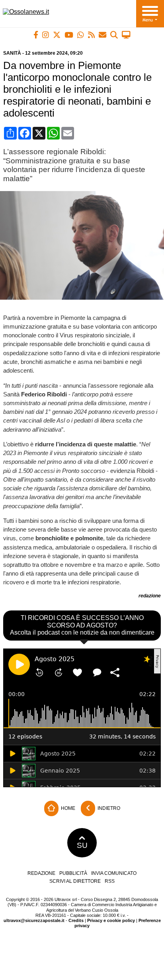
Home (67, 808)
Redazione (41, 873)
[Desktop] (126, 34)
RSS (110, 881)
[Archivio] (114, 34)
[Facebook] (35, 34)
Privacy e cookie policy (111, 920)
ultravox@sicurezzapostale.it (34, 920)
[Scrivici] (102, 34)
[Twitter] (57, 34)
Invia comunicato (114, 873)
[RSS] (91, 34)
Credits (76, 920)
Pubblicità (73, 873)
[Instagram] (45, 34)
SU (82, 845)
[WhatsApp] (80, 34)
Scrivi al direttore (75, 881)
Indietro (108, 808)
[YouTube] (68, 34)
